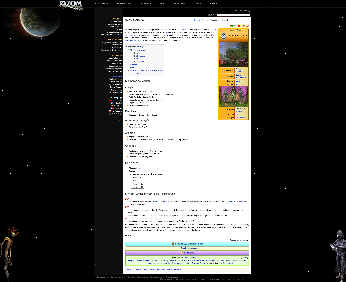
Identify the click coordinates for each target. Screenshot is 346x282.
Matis (237, 118)
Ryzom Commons (114, 40)
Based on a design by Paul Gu (238, 279)
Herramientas (116, 55)
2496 (127, 218)
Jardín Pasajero (183, 30)
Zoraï (238, 81)
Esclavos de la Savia (196, 261)
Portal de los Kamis (189, 248)
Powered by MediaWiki (216, 279)
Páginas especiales (115, 66)
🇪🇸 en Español (116, 105)
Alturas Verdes (189, 258)
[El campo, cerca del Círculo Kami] (233, 55)
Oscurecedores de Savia (181, 263)
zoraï (162, 30)
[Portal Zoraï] (182, 253)
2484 (127, 199)
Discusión (205, 20)
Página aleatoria (116, 26)
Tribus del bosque (174, 270)
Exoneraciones (200, 279)
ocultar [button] (139, 47)
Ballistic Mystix (115, 79)
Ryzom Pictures (116, 87)
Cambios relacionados (113, 60)
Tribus (200, 244)
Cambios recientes (115, 24)
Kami (238, 85)
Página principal (116, 21)
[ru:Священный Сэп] (247, 26)
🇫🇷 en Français (116, 108)
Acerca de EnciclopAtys (185, 279)
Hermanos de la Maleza (134, 40)
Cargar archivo (116, 47)
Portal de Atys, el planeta (185, 244)
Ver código (215, 20)
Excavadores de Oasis (215, 261)
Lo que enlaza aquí (115, 58)
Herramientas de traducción (111, 50)
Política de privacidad (166, 279)
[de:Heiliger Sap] (231, 26)
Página (197, 20)
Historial (224, 20)
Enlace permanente (115, 71)
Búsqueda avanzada (114, 32)
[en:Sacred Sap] (235, 26)
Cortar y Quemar (168, 261)
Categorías (130, 270)
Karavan (243, 118)
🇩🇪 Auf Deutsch (115, 100)
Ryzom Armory (116, 82)
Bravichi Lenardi (159, 202)
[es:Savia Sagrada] (239, 26)
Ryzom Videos (116, 90)
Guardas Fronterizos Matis (235, 261)
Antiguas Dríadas (135, 261)
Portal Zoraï (189, 253)
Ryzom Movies (116, 92)
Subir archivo (117, 63)
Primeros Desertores (200, 263)
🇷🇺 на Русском (115, 111)
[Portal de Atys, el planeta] (173, 244)
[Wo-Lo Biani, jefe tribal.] (233, 97)
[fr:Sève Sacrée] (243, 26)
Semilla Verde (228, 263)
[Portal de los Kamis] (178, 248)
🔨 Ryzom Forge (115, 113)
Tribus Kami (160, 270)
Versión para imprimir (113, 68)
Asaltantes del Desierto (152, 261)
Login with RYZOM (242, 10)
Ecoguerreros (181, 261)
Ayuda (119, 29)
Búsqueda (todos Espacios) (111, 34)
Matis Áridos (165, 263)
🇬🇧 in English (116, 103)
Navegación (117, 18)
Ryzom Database (115, 84)
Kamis (145, 270)
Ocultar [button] (244, 258)
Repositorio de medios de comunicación (112, 43)
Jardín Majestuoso (234, 202)
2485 (127, 207)
